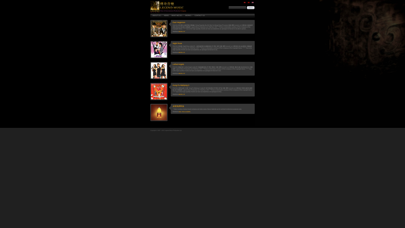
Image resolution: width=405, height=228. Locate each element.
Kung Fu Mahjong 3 (181, 85)
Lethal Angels (178, 64)
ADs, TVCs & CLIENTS (184, 111)
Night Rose (177, 43)
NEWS (166, 15)
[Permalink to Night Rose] (159, 58)
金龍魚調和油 (178, 106)
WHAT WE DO (176, 15)
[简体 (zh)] (249, 2)
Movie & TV (182, 31)
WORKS (188, 15)
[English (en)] (253, 2)
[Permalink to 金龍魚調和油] (159, 120)
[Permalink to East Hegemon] (159, 37)
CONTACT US (200, 15)
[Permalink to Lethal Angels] (159, 79)
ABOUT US (157, 15)
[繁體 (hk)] (245, 2)
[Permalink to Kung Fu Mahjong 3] (159, 100)
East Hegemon (179, 22)
